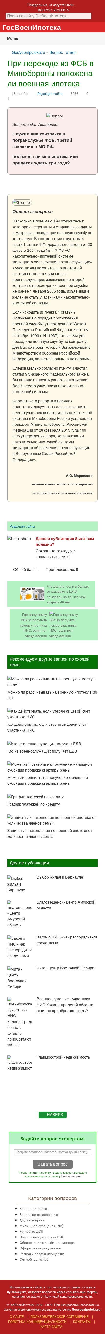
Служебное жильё (34, 1259)
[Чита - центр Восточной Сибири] (19, 978)
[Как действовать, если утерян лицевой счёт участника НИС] (52, 714)
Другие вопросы (32, 1219)
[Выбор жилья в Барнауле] (19, 884)
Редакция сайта (50, 93)
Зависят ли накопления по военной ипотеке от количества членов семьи (49, 833)
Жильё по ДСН (31, 1231)
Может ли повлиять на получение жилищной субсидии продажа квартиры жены (47, 780)
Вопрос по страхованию (39, 1214)
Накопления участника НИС (42, 1236)
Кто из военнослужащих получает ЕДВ (42, 751)
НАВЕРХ (55, 1115)
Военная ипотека (33, 1208)
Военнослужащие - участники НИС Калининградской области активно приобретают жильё (65, 1004)
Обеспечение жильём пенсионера (47, 1242)
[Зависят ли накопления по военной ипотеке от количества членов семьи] (52, 820)
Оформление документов (40, 1247)
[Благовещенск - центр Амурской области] (19, 914)
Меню (12, 38)
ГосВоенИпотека (31, 27)
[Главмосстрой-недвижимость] (19, 1063)
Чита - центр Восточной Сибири (65, 968)
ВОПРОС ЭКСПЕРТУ (53, 10)
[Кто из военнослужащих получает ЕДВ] (52, 743)
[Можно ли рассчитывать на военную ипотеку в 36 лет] (52, 682)
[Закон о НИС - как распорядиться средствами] (19, 947)
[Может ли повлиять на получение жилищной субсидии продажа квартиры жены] (52, 767)
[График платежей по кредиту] (52, 796)
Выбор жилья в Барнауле (60, 877)
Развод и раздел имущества (42, 1253)
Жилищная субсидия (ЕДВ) (41, 1225)
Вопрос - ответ (62, 52)
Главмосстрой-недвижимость (63, 1057)
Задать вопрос (53, 1164)
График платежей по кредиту (33, 804)
